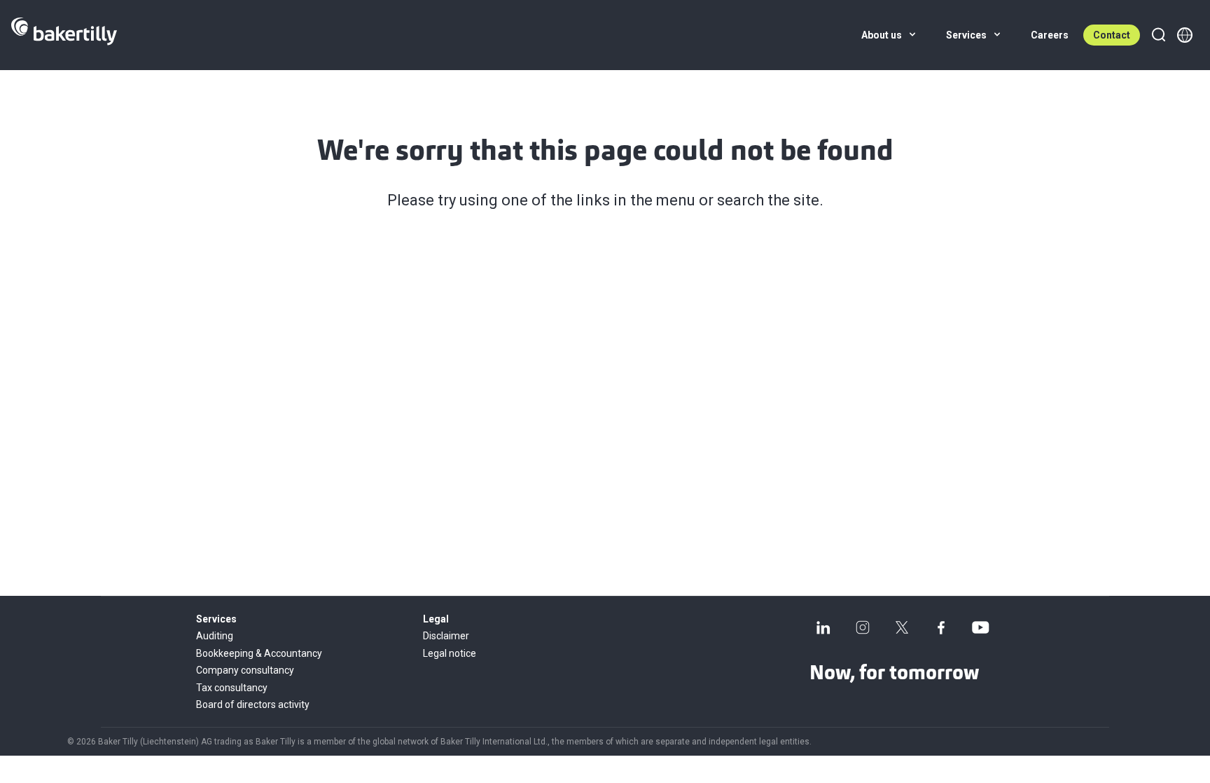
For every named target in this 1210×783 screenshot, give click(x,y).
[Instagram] (863, 627)
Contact (1111, 35)
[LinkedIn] (823, 627)
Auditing (214, 635)
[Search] (1158, 35)
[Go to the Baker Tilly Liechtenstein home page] (64, 35)
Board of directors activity (253, 704)
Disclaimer (446, 635)
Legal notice (449, 653)
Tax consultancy (231, 687)
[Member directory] (1184, 35)
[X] (902, 627)
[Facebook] (941, 627)
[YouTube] (980, 627)
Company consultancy (245, 670)
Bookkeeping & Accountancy (259, 653)
